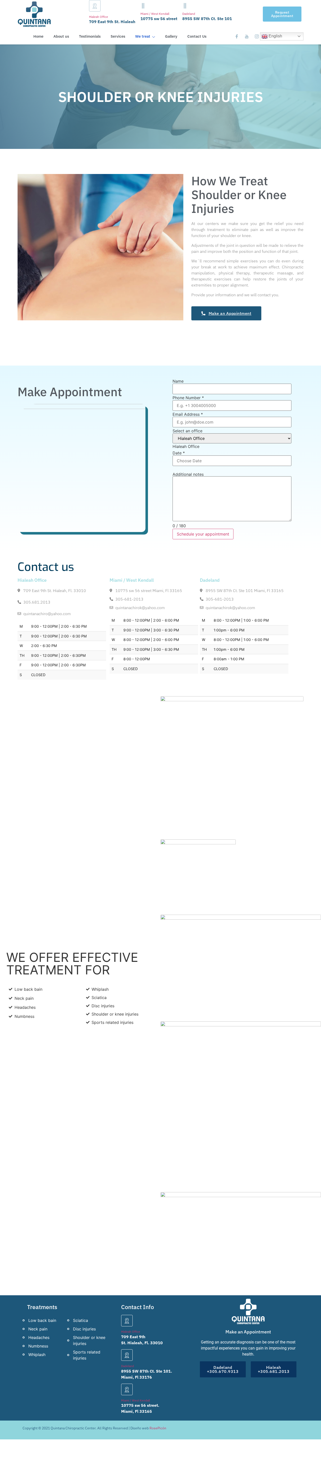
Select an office (187, 431)
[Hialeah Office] (95, 6)
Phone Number (188, 398)
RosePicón (157, 1428)
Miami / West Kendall (154, 14)
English (275, 36)
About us (61, 36)
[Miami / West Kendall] (143, 6)
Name (178, 381)
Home (38, 36)
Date (179, 453)
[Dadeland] (185, 6)
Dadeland (188, 14)
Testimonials (90, 36)
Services (118, 36)
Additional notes (188, 474)
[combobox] (186, 446)
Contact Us (196, 36)
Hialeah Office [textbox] (186, 446)
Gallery (171, 36)
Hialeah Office (98, 17)
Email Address (188, 414)
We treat (142, 36)
